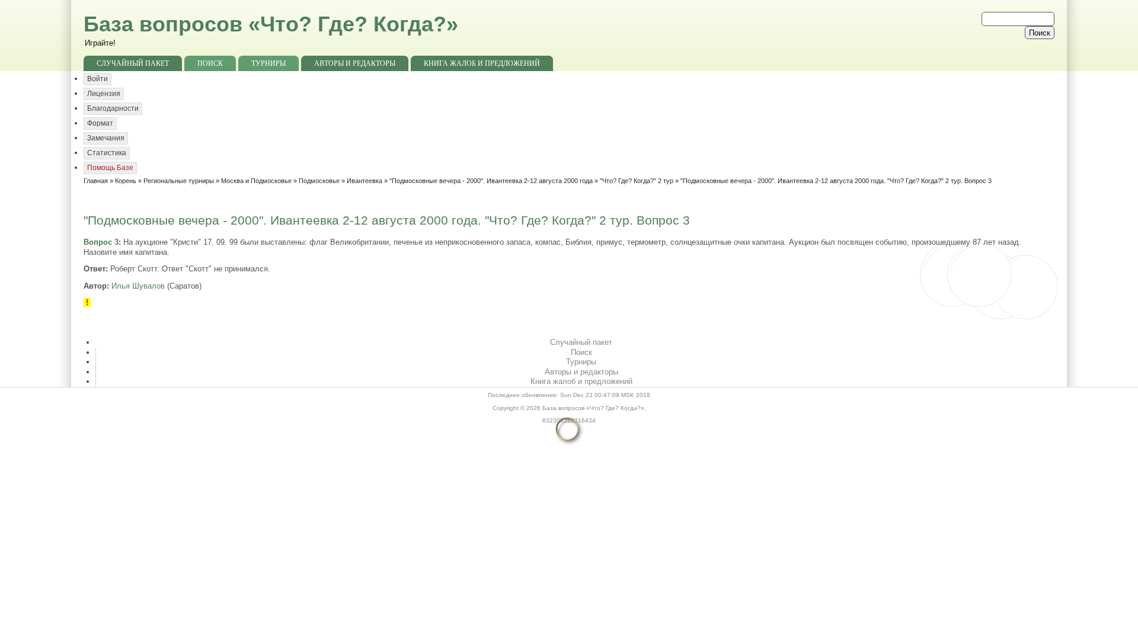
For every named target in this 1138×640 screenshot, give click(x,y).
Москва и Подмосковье (256, 180)
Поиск (210, 63)
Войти (97, 79)
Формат (100, 123)
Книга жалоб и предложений (482, 63)
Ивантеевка (364, 180)
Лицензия (103, 93)
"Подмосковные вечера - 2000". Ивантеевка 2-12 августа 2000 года (491, 180)
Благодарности (113, 108)
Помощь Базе (110, 168)
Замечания (105, 138)
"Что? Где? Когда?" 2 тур (636, 180)
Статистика (106, 153)
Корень (125, 180)
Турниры (268, 63)
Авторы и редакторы (354, 63)
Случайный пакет (133, 63)
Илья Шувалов (138, 285)
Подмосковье (319, 180)
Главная (96, 180)
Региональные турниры (178, 180)
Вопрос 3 (101, 242)
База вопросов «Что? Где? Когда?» (271, 24)
